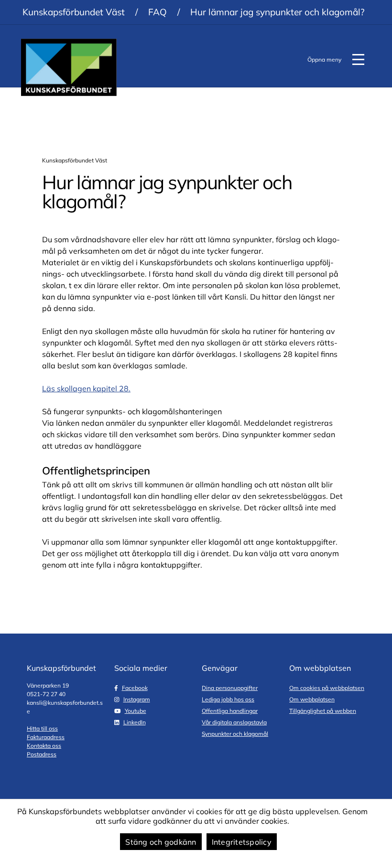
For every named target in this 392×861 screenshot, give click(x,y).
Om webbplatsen (312, 699)
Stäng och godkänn (160, 842)
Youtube (135, 710)
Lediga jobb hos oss (228, 699)
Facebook (135, 687)
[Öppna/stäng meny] (358, 60)
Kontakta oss (44, 745)
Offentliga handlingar (230, 710)
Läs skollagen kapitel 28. (86, 388)
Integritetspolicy (242, 842)
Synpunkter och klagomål (235, 733)
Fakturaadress (46, 737)
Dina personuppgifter (230, 687)
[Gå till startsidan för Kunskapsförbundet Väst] (69, 67)
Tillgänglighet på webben (322, 710)
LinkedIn (134, 722)
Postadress (41, 754)
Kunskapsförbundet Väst (73, 12)
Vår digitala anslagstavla (234, 722)
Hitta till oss (42, 728)
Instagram (136, 699)
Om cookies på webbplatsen (326, 687)
